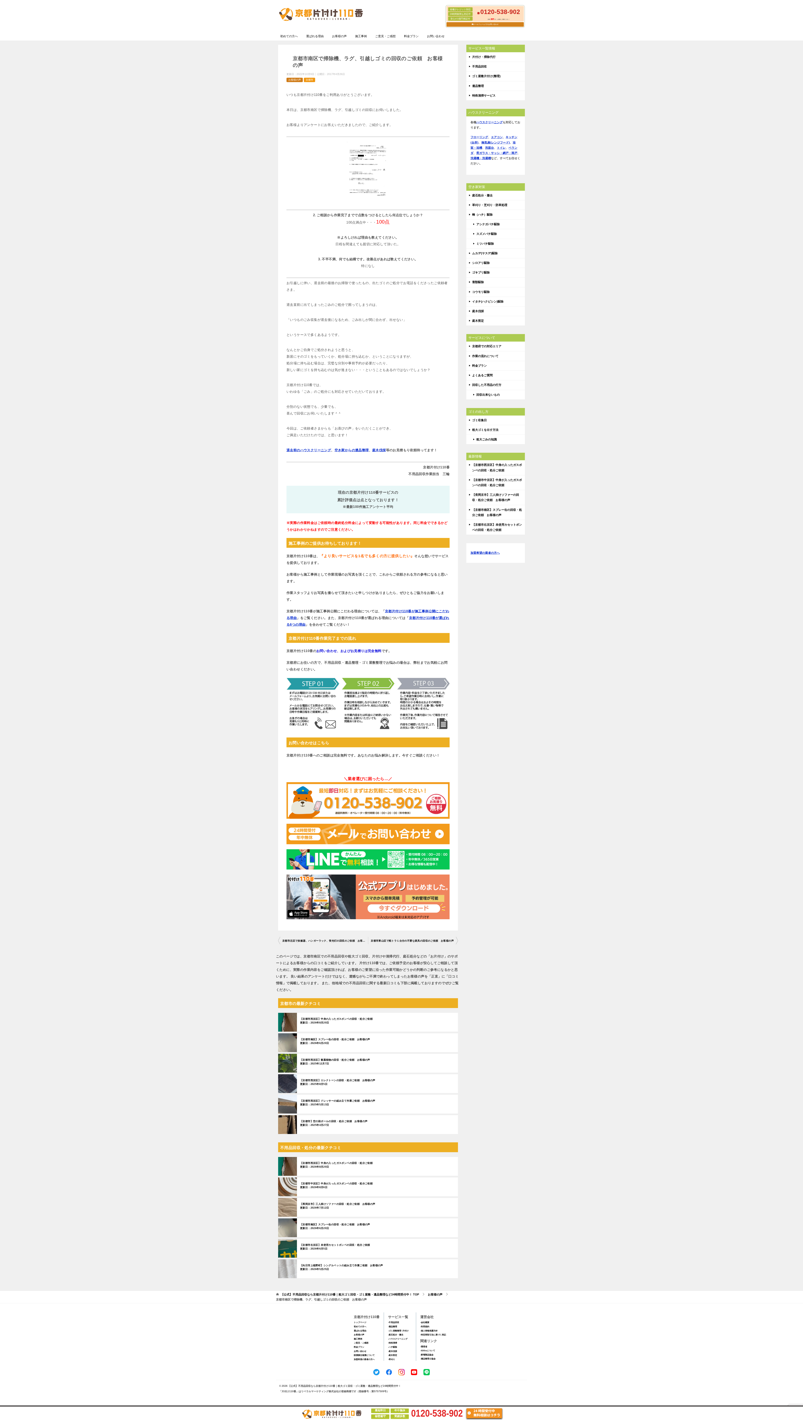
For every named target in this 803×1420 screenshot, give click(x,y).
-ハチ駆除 (392, 1347)
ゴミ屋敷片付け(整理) (486, 76)
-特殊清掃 (392, 1343)
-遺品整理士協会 (428, 1359)
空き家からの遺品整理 (352, 450)
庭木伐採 (379, 450)
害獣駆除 (478, 282)
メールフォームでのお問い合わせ (486, 24)
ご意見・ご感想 (385, 36)
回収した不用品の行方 (486, 384)
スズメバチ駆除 (486, 233)
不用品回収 (479, 66)
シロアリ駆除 (481, 262)
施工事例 (361, 36)
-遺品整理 (392, 1326)
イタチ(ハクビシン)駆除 (488, 301)
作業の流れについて (485, 356)
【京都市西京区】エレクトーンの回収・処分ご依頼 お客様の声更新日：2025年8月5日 (337, 1082)
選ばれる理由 (315, 36)
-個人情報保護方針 (429, 1331)
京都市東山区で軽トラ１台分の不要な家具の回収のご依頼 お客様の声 (412, 940)
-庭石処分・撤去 (395, 1335)
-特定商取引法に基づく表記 (433, 1335)
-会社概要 (424, 1322)
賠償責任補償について (364, 1355)
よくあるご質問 (482, 375)
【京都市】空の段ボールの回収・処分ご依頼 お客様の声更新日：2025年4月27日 (333, 1123)
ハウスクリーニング (489, 122)
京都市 (309, 79)
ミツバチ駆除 (485, 243)
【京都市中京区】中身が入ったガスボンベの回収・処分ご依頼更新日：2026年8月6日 (336, 1185)
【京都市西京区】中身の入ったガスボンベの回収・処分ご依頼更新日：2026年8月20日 (336, 1020)
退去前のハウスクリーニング (308, 450)
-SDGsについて (427, 1350)
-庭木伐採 (392, 1351)
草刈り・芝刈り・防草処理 (489, 205)
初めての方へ (289, 36)
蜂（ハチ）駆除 (482, 214)
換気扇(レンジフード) (495, 142)
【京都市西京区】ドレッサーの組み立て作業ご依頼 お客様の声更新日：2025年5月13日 (337, 1102)
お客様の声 (339, 36)
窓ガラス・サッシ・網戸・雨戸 (496, 153)
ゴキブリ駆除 (481, 272)
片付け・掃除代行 (484, 56)
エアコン (497, 137)
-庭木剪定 (392, 1355)
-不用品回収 (393, 1322)
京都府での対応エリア (486, 346)
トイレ (501, 147)
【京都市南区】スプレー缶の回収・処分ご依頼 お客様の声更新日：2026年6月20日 (335, 1041)
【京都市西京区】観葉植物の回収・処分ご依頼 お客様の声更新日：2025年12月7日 (335, 1061)
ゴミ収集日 (479, 420)
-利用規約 (424, 1326)
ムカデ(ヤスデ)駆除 (485, 253)
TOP (350, 1294)
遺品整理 (478, 86)
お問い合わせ (436, 36)
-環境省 (423, 1346)
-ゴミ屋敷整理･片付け (398, 1331)
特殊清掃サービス (484, 95)
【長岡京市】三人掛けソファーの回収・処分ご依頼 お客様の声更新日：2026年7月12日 (337, 1206)
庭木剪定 (478, 320)
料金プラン (411, 36)
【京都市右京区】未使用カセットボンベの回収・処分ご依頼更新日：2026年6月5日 (335, 1246)
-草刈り (391, 1359)
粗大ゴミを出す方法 (485, 429)
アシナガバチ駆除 (488, 224)
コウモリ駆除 (481, 292)
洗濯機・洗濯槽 (481, 158)
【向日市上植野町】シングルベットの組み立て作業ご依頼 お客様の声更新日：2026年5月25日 (341, 1267)
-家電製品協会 (426, 1355)
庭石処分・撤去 (482, 195)
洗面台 (489, 147)
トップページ (360, 1322)
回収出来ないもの (488, 394)
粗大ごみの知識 (486, 439)
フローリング (479, 137)
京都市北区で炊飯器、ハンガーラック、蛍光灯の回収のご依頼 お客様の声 (325, 940)
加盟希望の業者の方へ (485, 552)
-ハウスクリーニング (398, 1339)
